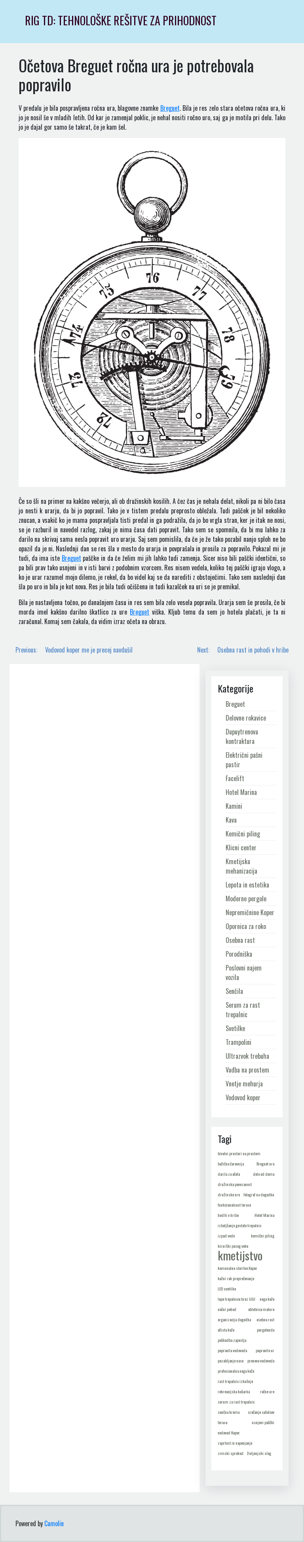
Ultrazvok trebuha (247, 1056)
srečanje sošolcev (261, 1412)
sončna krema (228, 1412)
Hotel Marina (241, 792)
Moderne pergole (246, 898)
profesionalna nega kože (236, 1371)
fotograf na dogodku (258, 1194)
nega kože (267, 1299)
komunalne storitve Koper (237, 1268)
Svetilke (235, 1028)
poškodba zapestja (232, 1340)
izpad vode (226, 1235)
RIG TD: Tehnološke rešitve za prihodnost (121, 20)
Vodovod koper (243, 1097)
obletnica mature (261, 1309)
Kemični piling (243, 833)
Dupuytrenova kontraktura (242, 736)
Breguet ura (265, 1163)
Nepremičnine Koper (250, 912)
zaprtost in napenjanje (235, 1443)
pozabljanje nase (230, 1360)
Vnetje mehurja (244, 1083)
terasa (222, 1422)
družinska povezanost (235, 1184)
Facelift (235, 778)
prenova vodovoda (260, 1360)
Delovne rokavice (246, 718)
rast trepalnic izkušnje (235, 1381)
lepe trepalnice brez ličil (236, 1299)
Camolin (54, 1523)
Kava (231, 820)
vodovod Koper (229, 1432)
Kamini (234, 806)
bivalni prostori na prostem (239, 1153)
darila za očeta (229, 1174)
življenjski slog (259, 1453)
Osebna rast (240, 940)
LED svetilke (227, 1288)
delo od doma (263, 1174)
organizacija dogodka (234, 1319)
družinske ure (229, 1194)
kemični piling (262, 1235)
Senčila (234, 991)
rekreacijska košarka (234, 1391)
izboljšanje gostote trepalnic (239, 1225)
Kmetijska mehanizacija (241, 866)
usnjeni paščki (263, 1422)
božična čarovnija (231, 1163)
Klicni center (241, 847)
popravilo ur (265, 1350)
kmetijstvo (240, 1255)
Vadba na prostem (247, 1070)
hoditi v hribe (228, 1215)
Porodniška (239, 954)
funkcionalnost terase (234, 1204)
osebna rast (265, 1319)
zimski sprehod (230, 1453)
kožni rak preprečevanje (236, 1278)
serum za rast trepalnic (236, 1401)
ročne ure (267, 1391)
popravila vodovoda (232, 1350)
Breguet (170, 108)
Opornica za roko (246, 926)
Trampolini (238, 1042)
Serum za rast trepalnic (243, 1009)
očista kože (226, 1329)
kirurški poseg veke (233, 1246)
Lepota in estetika (247, 884)
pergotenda (265, 1329)
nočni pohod (227, 1309)
